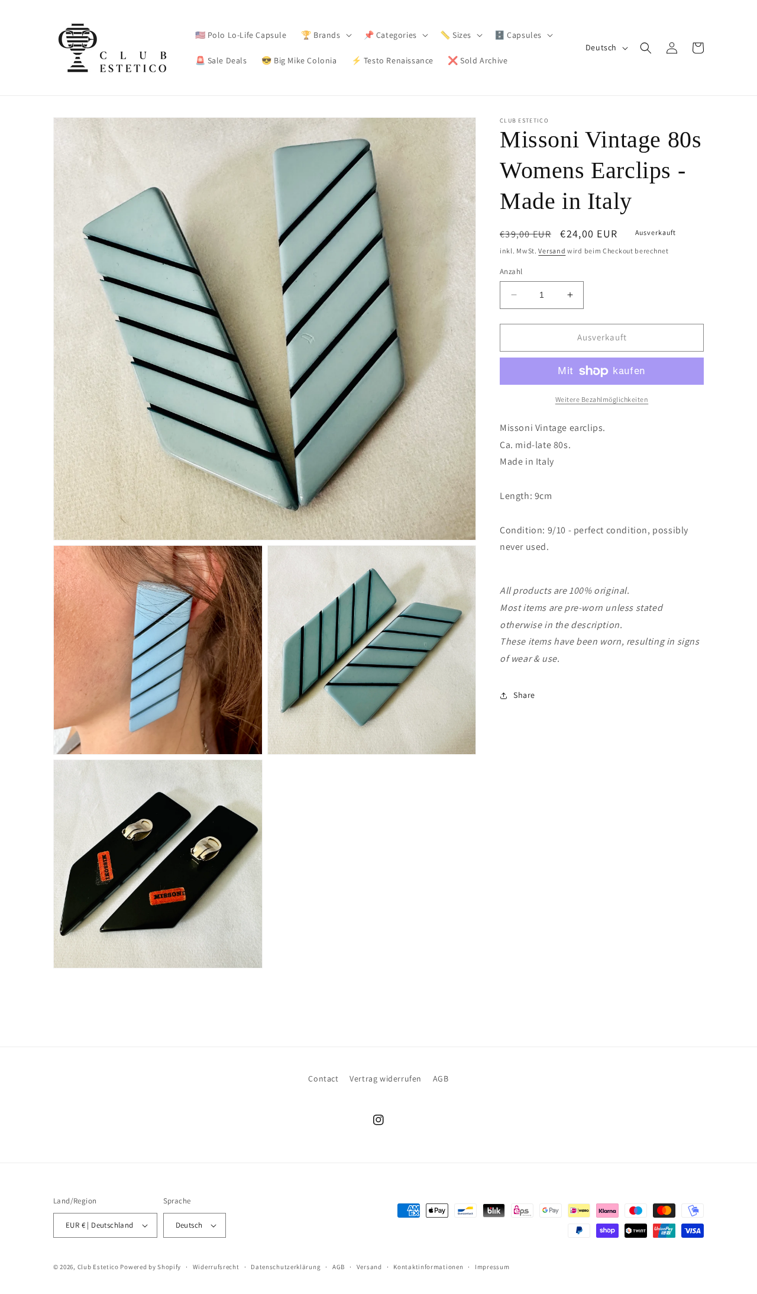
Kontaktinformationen (428, 1267)
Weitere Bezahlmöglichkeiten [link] (602, 399)
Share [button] (524, 695)
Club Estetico (98, 1267)
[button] (325, 34)
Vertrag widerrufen (386, 1078)
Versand (551, 250)
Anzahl (511, 271)
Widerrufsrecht (216, 1267)
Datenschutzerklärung (286, 1267)
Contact (323, 1078)
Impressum (492, 1267)
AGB (441, 1078)
